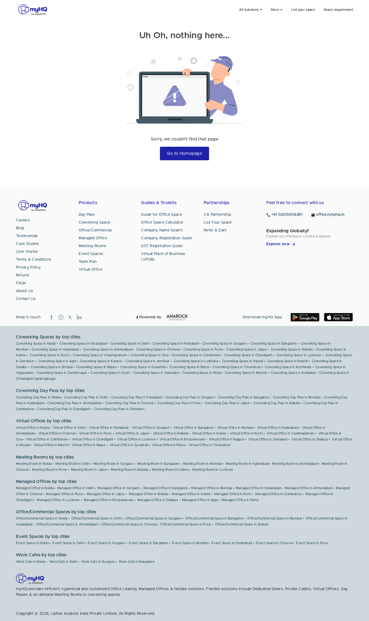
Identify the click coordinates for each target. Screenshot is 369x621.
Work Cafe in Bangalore (137, 561)
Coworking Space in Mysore (246, 372)
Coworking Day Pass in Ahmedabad (74, 403)
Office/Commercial (95, 230)
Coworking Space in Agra (57, 361)
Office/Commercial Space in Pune (185, 524)
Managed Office (93, 238)
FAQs (21, 283)
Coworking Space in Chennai (158, 349)
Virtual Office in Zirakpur (309, 439)
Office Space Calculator (162, 222)
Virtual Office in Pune (95, 433)
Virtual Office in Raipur (89, 445)
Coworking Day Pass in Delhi (85, 397)
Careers (23, 220)
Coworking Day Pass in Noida (38, 397)
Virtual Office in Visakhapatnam (290, 433)
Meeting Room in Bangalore (158, 463)
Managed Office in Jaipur (106, 494)
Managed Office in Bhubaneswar (108, 500)
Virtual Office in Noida (32, 427)
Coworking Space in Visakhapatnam (100, 355)
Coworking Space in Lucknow (298, 355)
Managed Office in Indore (191, 494)
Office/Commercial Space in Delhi (96, 518)
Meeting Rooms (92, 246)
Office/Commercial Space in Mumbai (274, 518)
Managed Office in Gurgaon (119, 488)
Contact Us (26, 299)
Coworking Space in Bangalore (273, 343)
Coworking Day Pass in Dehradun (119, 409)
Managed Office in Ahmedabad (308, 488)
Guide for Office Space (161, 215)
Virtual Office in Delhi (69, 427)
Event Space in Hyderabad (232, 543)
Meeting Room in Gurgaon (113, 463)
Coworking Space (94, 222)
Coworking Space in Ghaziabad (82, 343)
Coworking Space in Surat (109, 372)
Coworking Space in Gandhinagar (61, 372)
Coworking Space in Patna (189, 367)
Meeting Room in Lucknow (212, 469)
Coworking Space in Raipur (96, 367)
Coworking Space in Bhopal (51, 367)
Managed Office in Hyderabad (258, 488)
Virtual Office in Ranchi (51, 445)
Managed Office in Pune (64, 494)
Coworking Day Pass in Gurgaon (189, 397)
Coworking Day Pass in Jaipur (227, 403)
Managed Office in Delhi (75, 488)
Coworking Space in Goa (149, 355)
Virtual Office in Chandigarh (92, 439)
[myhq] (32, 9)
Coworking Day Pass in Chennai (129, 403)
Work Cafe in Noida (30, 561)
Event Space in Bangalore (148, 543)
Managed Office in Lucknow (58, 500)
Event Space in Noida (32, 543)
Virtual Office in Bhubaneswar (182, 439)
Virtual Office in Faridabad (108, 427)
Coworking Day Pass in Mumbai (296, 397)
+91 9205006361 (287, 215)
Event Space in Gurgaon (106, 543)
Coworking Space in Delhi (129, 343)
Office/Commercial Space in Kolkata (241, 524)
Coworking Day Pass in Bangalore (243, 397)
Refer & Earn (215, 230)
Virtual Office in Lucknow (136, 439)
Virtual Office (90, 270)
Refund (22, 275)
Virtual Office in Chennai (56, 433)
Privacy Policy (28, 267)
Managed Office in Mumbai (211, 488)
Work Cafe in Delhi (63, 561)
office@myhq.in (330, 215)
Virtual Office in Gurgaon (151, 427)
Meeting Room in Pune (49, 469)
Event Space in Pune (312, 543)
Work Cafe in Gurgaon (98, 561)
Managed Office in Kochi (232, 494)
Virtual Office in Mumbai (235, 427)
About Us (24, 291)
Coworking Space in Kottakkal (293, 372)
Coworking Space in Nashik (287, 361)
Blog (20, 228)
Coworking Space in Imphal (242, 361)
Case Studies (27, 244)
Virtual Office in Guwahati (129, 445)
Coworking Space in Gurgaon (224, 343)
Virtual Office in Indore (209, 433)
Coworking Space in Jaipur (246, 349)
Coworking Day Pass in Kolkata (276, 403)
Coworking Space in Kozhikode (288, 367)
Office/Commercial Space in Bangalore (214, 518)
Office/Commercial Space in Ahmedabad (67, 524)
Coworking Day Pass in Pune (179, 403)
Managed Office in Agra (200, 500)
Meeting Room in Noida (33, 463)
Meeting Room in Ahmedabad (295, 463)
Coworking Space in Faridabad (175, 343)
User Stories (27, 252)
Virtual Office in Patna (168, 445)
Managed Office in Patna (240, 500)
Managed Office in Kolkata (148, 494)
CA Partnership (217, 215)
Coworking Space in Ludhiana (195, 361)
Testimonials (27, 236)
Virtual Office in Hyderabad (277, 427)
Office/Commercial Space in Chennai (128, 524)
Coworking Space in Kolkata (291, 349)
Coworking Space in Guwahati (143, 367)
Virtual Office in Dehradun (268, 439)
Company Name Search (162, 230)
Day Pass (87, 215)
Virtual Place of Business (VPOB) (163, 257)
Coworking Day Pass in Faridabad (136, 397)
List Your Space (218, 222)
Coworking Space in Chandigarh (248, 355)
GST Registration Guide (162, 246)
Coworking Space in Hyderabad (55, 349)
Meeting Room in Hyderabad (247, 463)
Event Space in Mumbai (190, 543)
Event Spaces (91, 254)
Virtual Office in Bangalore (193, 427)
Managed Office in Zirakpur (157, 500)
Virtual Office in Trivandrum (209, 445)
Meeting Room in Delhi (72, 463)
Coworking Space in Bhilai (201, 372)
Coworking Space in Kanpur (101, 361)
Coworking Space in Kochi (49, 355)
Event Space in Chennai (274, 543)
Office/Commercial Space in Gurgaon (154, 518)
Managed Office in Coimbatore (278, 494)
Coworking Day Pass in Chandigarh (63, 409)
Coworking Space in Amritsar (147, 361)
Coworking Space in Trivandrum (237, 367)
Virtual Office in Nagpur (226, 439)
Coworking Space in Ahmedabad (107, 349)
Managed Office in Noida (34, 488)
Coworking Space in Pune (203, 349)
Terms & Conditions (33, 260)
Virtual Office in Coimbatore (47, 439)
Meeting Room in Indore (170, 469)
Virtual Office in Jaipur (132, 433)
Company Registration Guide (166, 238)
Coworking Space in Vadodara (155, 372)
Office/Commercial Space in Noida (42, 518)
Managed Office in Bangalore (165, 488)
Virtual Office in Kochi (246, 433)
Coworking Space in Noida (36, 343)
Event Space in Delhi (68, 543)
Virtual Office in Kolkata (170, 433)
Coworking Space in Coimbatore (196, 355)
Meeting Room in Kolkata (129, 469)
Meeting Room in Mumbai (202, 463)
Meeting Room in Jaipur (89, 469)
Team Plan (88, 262)
